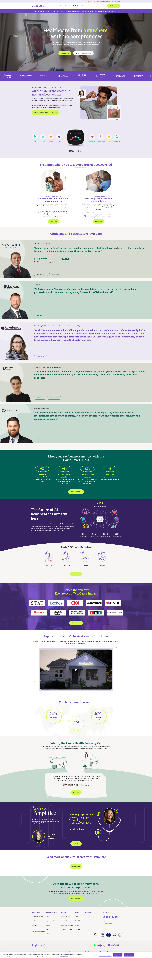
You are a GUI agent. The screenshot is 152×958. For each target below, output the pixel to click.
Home (47, 933)
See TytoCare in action (84, 53)
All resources (76, 866)
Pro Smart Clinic (65, 921)
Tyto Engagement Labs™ (67, 925)
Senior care (49, 929)
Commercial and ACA (37, 916)
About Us (77, 916)
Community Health (38, 931)
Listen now (76, 843)
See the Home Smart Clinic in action (47, 112)
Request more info (76, 491)
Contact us (108, 923)
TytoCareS (77, 929)
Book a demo (114, 6)
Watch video (40, 397)
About (77, 912)
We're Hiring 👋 (91, 1)
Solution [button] (84, 6)
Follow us (106, 912)
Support (77, 951)
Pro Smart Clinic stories (67, 929)
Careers (77, 925)
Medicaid (34, 921)
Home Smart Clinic (65, 916)
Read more (39, 315)
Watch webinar (56, 274)
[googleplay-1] (99, 945)
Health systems (53, 6)
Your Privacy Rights (105, 954)
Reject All (117, 954)
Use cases (93, 6)
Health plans (76, 6)
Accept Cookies (129, 954)
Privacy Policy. (64, 956)
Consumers (100, 1)
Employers (34, 925)
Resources (107, 1)
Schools (48, 925)
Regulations (117, 951)
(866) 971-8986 (116, 1)
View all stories (76, 623)
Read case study (41, 274)
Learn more (53, 221)
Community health (65, 6)
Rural (47, 916)
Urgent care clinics (51, 921)
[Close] (149, 955)
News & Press (78, 921)
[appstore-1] (113, 945)
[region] (76, 955)
